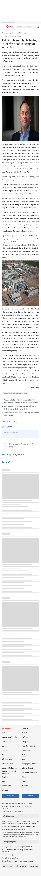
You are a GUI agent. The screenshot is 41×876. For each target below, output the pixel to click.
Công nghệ (8, 33)
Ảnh (3, 781)
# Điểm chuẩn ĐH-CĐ (24, 27)
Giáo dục (5, 742)
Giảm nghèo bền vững (10, 768)
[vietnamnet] (10, 28)
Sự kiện (30, 796)
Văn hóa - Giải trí (28, 746)
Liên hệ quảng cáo (9, 842)
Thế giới (25, 742)
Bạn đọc (25, 759)
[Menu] (3, 27)
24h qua (5, 790)
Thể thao (25, 737)
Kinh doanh (26, 733)
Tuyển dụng (34, 866)
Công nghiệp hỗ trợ (29, 764)
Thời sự (4, 733)
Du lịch (24, 755)
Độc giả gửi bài (21, 866)
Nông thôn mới (27, 768)
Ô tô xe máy (6, 755)
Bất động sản (7, 759)
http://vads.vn (13, 858)
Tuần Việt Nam (7, 764)
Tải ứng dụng (7, 866)
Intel (14, 421)
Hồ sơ (24, 777)
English (5, 777)
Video (24, 781)
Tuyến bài (10, 796)
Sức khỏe (5, 750)
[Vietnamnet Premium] (7, 729)
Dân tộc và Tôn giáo (9, 737)
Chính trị (25, 728)
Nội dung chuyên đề (29, 773)
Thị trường (22, 33)
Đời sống (5, 746)
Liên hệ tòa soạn (8, 816)
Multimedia (6, 786)
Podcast (25, 786)
